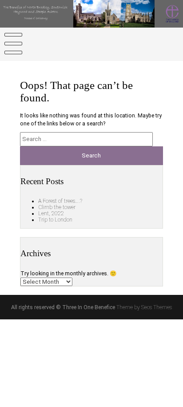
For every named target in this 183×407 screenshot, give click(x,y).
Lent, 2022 (51, 213)
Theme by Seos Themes (144, 307)
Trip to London (55, 220)
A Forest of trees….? (60, 201)
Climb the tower (57, 207)
